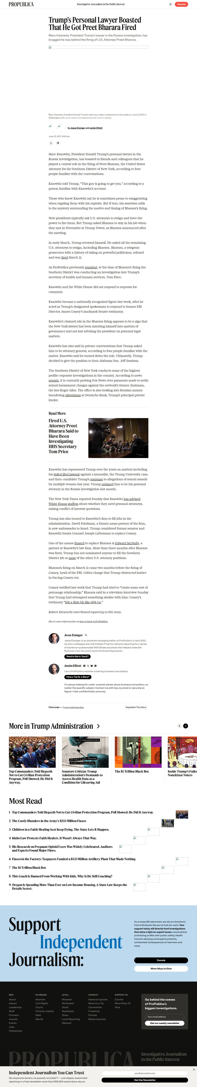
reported (91, 267)
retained (107, 484)
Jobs (11, 1027)
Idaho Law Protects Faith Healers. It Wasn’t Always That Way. (54, 838)
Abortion (40, 999)
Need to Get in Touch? (77, 656)
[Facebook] (84, 666)
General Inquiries (98, 999)
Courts (39, 1007)
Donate (181, 4)
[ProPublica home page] (72, 1062)
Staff (11, 1011)
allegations (73, 395)
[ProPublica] (21, 4)
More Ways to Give (161, 968)
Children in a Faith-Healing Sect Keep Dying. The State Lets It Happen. (60, 829)
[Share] (51, 142)
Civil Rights (41, 1003)
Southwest (68, 1011)
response (96, 479)
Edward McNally (127, 543)
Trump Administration (73, 707)
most (72, 558)
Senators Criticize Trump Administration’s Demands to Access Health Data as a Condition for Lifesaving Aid (82, 776)
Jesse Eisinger (77, 128)
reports (54, 380)
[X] (86, 635)
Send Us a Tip (96, 1003)
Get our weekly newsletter (164, 1023)
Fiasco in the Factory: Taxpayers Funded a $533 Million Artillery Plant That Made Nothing (73, 859)
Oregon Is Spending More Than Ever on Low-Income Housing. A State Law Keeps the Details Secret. (69, 886)
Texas (65, 1015)
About (12, 999)
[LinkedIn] (95, 666)
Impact (13, 1003)
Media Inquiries (97, 1019)
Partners (14, 1015)
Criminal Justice (44, 1011)
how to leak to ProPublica (94, 621)
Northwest (68, 1003)
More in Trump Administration (51, 726)
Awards (13, 1019)
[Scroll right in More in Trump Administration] (185, 725)
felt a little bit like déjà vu (83, 602)
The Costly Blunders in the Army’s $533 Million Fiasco (49, 821)
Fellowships (15, 1030)
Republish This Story (136, 707)
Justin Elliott (96, 128)
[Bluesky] (91, 666)
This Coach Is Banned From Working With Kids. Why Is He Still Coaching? (62, 876)
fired (64, 257)
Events (13, 1023)
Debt (38, 1015)
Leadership (15, 1007)
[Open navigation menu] (170, 4)
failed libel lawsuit (67, 474)
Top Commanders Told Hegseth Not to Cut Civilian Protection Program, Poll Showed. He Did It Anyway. (31, 776)
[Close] (194, 1069)
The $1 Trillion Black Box (132, 771)
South (65, 1007)
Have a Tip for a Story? (77, 677)
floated (79, 543)
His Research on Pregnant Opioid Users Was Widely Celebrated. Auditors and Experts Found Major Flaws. (62, 848)
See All (39, 1019)
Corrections (95, 1007)
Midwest (67, 999)
